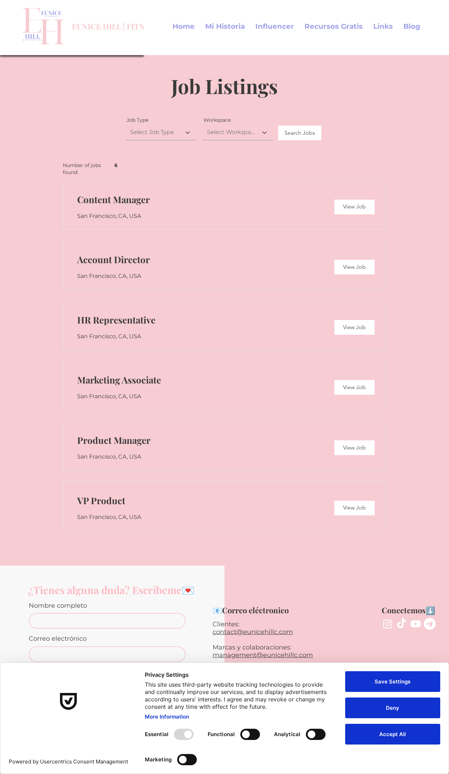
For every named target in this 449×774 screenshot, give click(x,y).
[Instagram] (388, 624)
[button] (333, 26)
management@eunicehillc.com (263, 655)
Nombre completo (58, 605)
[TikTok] (402, 624)
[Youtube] (416, 624)
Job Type (137, 120)
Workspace (217, 120)
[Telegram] (430, 624)
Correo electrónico (58, 638)
